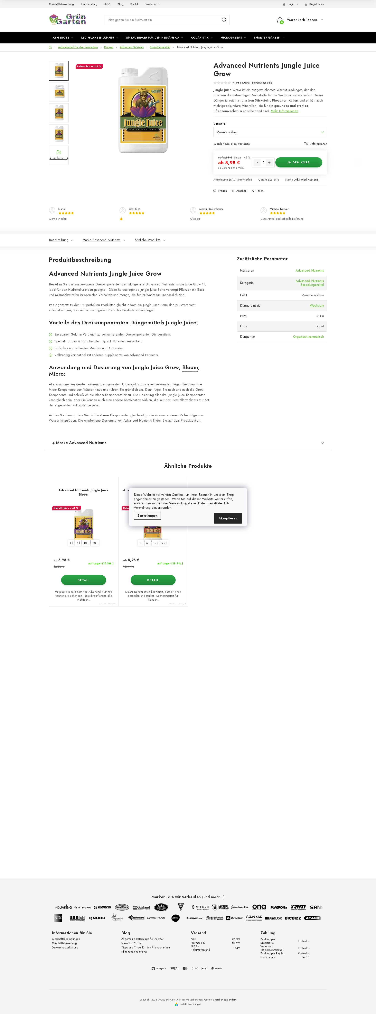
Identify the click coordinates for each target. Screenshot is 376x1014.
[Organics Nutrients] (121, 918)
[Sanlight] (81, 918)
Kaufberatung (89, 4)
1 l (71, 543)
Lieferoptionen (318, 144)
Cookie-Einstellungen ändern (220, 999)
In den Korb (299, 162)
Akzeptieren (228, 518)
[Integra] (196, 907)
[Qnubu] (101, 918)
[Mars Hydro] (160, 918)
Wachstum (317, 305)
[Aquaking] (59, 907)
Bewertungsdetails (262, 82)
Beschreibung (58, 240)
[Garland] (137, 907)
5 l (78, 543)
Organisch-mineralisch (308, 336)
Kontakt (134, 4)
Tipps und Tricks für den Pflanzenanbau (145, 947)
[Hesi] (177, 907)
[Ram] (294, 907)
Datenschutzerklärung (65, 947)
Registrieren (316, 4)
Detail (83, 580)
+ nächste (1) (59, 158)
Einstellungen (147, 515)
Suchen (224, 20)
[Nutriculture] (140, 918)
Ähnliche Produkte (148, 240)
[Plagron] (275, 907)
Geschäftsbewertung (61, 4)
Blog (120, 4)
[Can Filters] (118, 907)
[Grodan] (238, 918)
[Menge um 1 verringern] (257, 162)
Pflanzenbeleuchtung (134, 951)
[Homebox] (199, 918)
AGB (107, 4)
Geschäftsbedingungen (66, 939)
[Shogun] (62, 918)
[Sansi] (314, 907)
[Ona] (255, 907)
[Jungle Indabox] (179, 918)
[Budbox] (277, 918)
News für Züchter (132, 943)
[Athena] (79, 907)
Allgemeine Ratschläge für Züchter (142, 939)
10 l (86, 543)
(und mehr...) (213, 897)
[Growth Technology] (157, 907)
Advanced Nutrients (306, 180)
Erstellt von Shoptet (190, 1004)
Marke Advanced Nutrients (102, 240)
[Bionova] (98, 907)
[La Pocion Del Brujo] (216, 907)
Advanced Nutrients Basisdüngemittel (310, 283)
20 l (95, 543)
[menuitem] (63, 37)
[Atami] (316, 918)
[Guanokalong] (219, 918)
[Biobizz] (297, 918)
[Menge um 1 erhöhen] (269, 162)
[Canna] (258, 918)
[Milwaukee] (235, 907)
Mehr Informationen (284, 111)
